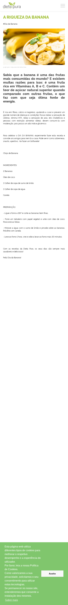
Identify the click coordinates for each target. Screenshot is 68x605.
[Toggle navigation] (63, 5)
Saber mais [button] (11, 600)
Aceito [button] (52, 573)
